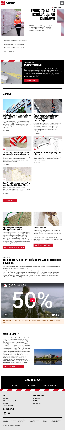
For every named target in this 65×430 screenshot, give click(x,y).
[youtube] (9, 398)
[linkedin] (5, 398)
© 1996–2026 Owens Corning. (10, 410)
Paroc (8, 3)
